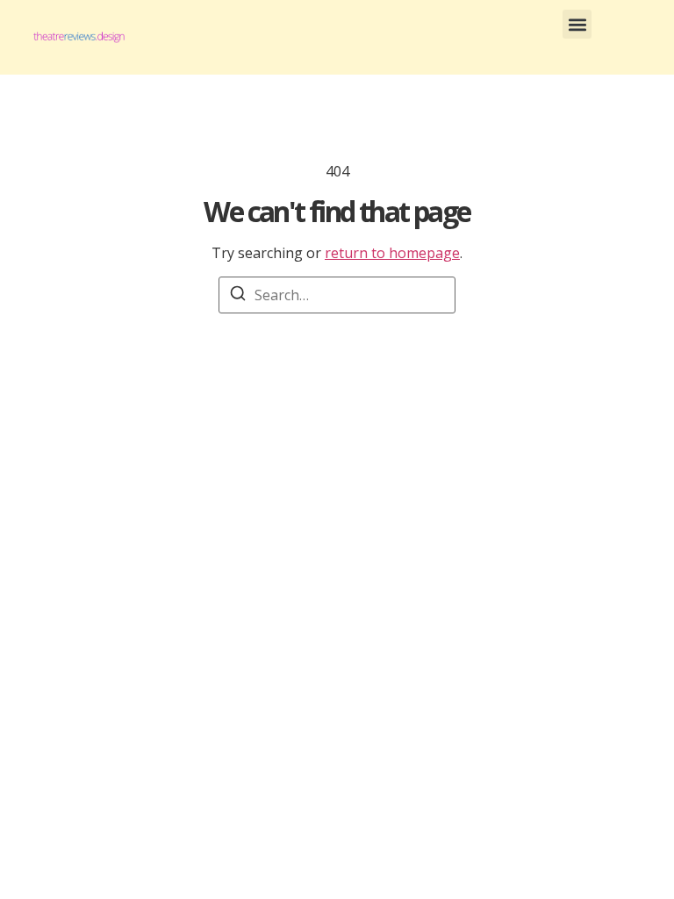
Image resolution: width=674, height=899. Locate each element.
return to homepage (392, 253)
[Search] (238, 295)
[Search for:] (337, 295)
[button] (577, 24)
